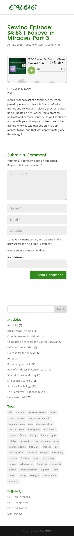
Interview (33, 446)
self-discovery (27, 463)
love (56, 446)
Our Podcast (14, 513)
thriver (12, 475)
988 (11, 412)
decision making (44, 423)
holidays (13, 441)
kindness (46, 446)
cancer (53, 412)
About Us (12, 325)
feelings (34, 435)
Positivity (24, 458)
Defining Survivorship (20, 347)
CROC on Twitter (17, 508)
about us (20, 412)
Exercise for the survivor (21, 353)
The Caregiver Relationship (23, 392)
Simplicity (42, 463)
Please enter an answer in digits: (27, 250)
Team (55, 469)
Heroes (11, 358)
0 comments (53, 44)
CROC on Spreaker (18, 502)
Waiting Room (49, 475)
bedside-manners (37, 412)
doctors (12, 435)
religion (12, 463)
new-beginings (16, 452)
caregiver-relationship (39, 418)
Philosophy (57, 452)
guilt (54, 435)
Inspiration (26, 441)
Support (45, 469)
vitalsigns (34, 475)
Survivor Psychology (19, 386)
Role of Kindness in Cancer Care (26, 369)
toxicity (22, 475)
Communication (17, 423)
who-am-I (13, 481)
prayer (36, 458)
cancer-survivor (16, 418)
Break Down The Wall (20, 330)
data (30, 423)
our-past (44, 452)
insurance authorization (47, 441)
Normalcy (32, 452)
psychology (48, 458)
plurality (13, 458)
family (23, 435)
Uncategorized (34, 44)
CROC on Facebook (18, 497)
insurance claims (17, 446)
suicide (12, 469)
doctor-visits (49, 429)
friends (44, 435)
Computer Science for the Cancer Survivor (32, 341)
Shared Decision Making (21, 375)
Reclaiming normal (18, 364)
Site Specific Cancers (19, 380)
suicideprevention (28, 469)
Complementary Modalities (23, 336)
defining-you (33, 429)
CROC (48, 531)
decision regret (16, 429)
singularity (55, 463)
